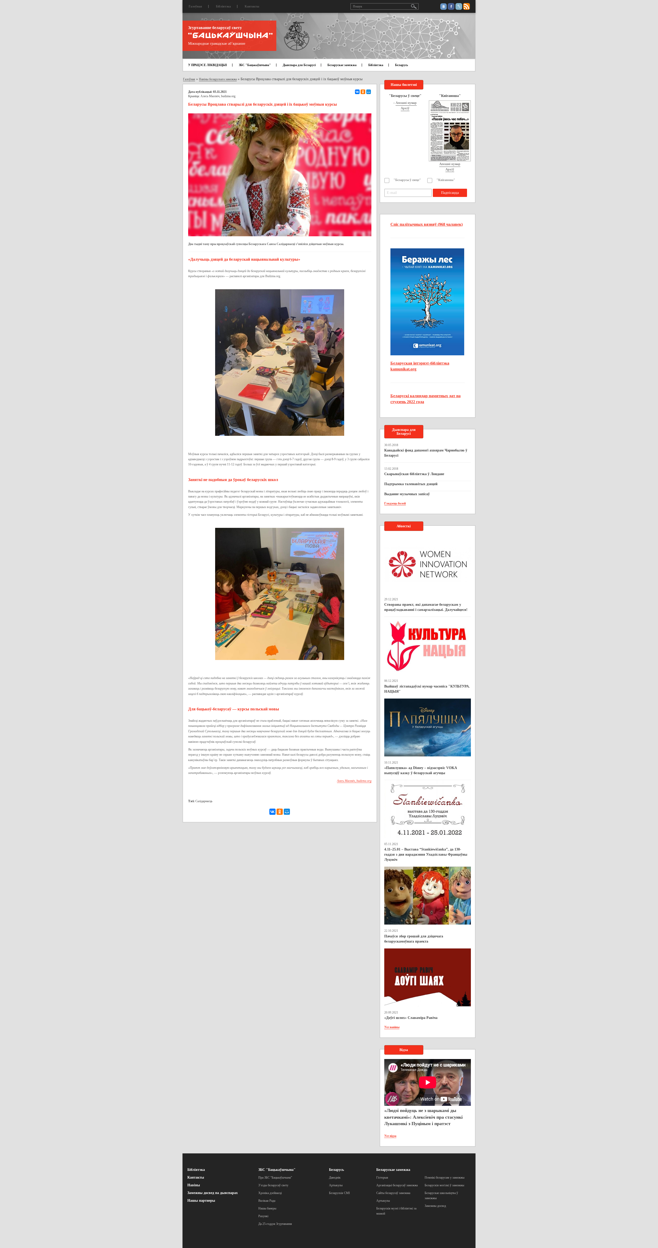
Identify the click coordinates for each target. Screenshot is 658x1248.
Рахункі (263, 1216)
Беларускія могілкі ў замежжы (444, 1185)
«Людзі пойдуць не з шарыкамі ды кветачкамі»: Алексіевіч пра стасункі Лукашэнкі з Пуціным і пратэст (423, 1117)
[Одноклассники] (363, 91)
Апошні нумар (406, 103)
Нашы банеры (267, 1208)
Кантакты (252, 6)
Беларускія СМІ (339, 1193)
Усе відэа (390, 1136)
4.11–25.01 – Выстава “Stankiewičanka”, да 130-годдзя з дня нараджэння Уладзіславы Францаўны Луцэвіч (425, 854)
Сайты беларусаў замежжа (393, 1193)
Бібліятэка (223, 6)
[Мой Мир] (368, 91)
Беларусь (401, 65)
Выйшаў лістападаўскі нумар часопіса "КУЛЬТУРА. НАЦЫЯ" (427, 688)
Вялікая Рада (266, 1200)
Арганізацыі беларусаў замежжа (397, 1185)
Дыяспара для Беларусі (299, 65)
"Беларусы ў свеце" (407, 180)
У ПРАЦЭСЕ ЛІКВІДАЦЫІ (207, 65)
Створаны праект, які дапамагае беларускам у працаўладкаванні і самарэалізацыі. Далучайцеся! (426, 607)
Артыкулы (336, 1185)
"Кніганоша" (445, 180)
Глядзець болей (395, 503)
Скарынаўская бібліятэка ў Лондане (414, 474)
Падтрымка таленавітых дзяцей (410, 484)
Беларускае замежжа (342, 65)
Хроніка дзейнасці (270, 1193)
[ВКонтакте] (357, 91)
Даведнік (335, 1177)
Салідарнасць (203, 801)
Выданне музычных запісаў (407, 494)
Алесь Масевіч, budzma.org (217, 96)
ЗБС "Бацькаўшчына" (255, 65)
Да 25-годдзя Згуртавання (275, 1224)
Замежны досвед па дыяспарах (212, 1193)
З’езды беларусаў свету (273, 1185)
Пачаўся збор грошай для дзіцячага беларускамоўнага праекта (413, 938)
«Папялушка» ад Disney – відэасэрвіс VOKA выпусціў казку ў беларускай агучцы (420, 770)
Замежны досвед (435, 1206)
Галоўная (195, 6)
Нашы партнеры (201, 1200)
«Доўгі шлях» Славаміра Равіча (410, 1018)
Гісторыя (382, 1177)
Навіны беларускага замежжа (218, 79)
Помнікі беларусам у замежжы (444, 1177)
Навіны (193, 1185)
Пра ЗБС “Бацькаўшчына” (275, 1177)
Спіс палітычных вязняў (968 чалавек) (426, 224)
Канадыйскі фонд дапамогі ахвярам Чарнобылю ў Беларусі (425, 452)
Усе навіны (391, 1027)
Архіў (405, 108)
